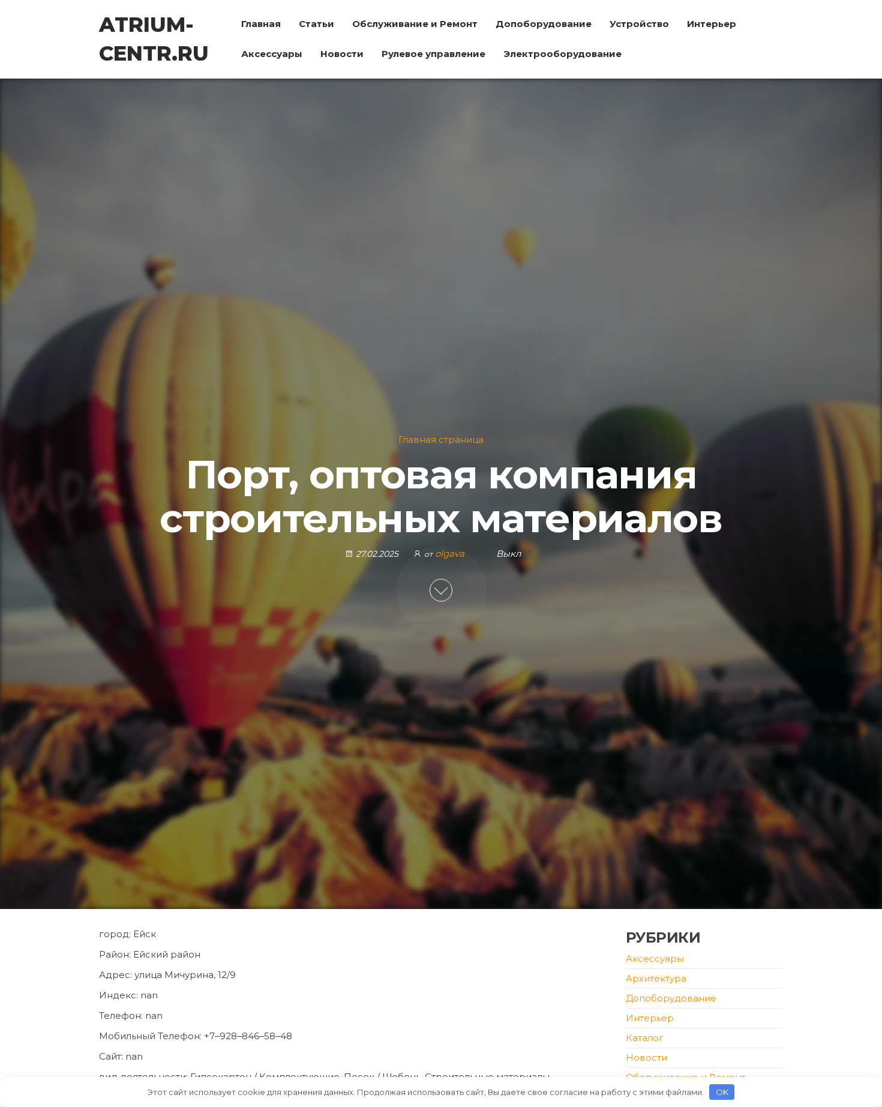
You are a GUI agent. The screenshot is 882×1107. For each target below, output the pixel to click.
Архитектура (656, 978)
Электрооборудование (562, 53)
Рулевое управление (433, 53)
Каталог (645, 1037)
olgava (451, 553)
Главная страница (441, 439)
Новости (342, 53)
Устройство (639, 23)
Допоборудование (544, 23)
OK (722, 1092)
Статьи (316, 23)
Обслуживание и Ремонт (415, 23)
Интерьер (711, 23)
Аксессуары (271, 53)
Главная (261, 23)
